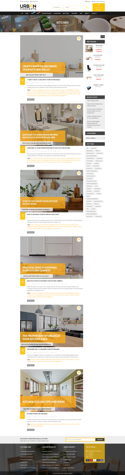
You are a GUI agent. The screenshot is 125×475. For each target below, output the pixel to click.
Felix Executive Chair (98, 65)
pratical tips (98, 206)
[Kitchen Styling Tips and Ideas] (51, 390)
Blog (34, 82)
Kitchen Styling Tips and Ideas (37, 414)
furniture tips (57, 424)
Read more (30, 99)
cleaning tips (99, 158)
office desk (96, 203)
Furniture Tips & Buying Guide (41, 82)
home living (89, 191)
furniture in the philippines (66, 90)
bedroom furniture (35, 225)
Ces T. (29, 82)
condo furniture (90, 160)
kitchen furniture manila (34, 94)
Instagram (91, 455)
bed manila (93, 148)
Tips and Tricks (50, 217)
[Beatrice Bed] (89, 48)
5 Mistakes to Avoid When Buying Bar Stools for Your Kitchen (48, 148)
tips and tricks (57, 228)
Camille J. (30, 352)
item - (98, 8)
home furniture (71, 92)
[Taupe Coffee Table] (89, 78)
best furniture (57, 158)
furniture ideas (54, 90)
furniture (47, 90)
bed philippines (90, 150)
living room (89, 201)
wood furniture (98, 216)
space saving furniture (91, 211)
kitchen (78, 92)
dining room (89, 163)
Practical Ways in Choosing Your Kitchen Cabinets (45, 281)
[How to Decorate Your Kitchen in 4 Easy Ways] (51, 191)
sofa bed (93, 208)
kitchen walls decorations (65, 94)
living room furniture (98, 201)
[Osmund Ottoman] (89, 88)
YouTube (90, 457)
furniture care (89, 168)
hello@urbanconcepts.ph (94, 451)
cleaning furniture (90, 158)
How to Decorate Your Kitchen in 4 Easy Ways (43, 214)
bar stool (32, 158)
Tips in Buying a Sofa (92, 100)
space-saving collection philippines (57, 95)
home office (96, 191)
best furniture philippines (37, 90)
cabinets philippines (45, 359)
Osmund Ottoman (98, 85)
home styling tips (90, 193)
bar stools (50, 158)
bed (87, 148)
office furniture (89, 206)
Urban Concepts (59, 473)
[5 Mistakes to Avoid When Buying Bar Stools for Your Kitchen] (51, 124)
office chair (89, 203)
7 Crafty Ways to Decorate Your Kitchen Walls (43, 80)
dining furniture (56, 359)
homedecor (89, 188)
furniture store (47, 92)
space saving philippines (39, 95)
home (96, 186)
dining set (96, 163)
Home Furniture (50, 151)
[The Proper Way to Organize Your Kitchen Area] (51, 326)
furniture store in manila (91, 181)
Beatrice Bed (99, 45)
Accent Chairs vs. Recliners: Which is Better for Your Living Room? (95, 111)
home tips (98, 193)
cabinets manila (34, 359)
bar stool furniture (41, 158)
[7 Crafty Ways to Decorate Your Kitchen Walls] (51, 56)
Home (60, 25)
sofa (87, 208)
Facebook (90, 453)
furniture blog (49, 424)
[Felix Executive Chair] (89, 68)
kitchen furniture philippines (49, 94)
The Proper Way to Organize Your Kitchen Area (43, 349)
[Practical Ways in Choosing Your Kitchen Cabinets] (51, 257)
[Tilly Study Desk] (89, 58)
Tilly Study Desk (97, 55)
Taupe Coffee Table (98, 75)
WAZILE (70, 473)
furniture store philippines (59, 92)
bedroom (97, 150)
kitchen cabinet (72, 226)
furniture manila (55, 160)
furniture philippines (37, 92)
